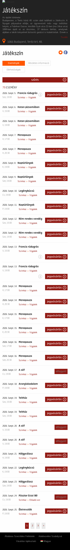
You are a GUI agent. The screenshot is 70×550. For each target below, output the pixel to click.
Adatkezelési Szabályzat (50, 536)
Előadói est (34, 500)
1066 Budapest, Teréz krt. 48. (24, 41)
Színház (21, 97)
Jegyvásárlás (54, 94)
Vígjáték (32, 97)
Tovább (64, 37)
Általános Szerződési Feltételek (20, 536)
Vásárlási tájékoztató (26, 541)
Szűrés (35, 79)
